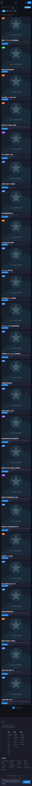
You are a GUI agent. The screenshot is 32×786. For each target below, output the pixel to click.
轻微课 (3, 767)
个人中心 (16, 746)
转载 (6, 7)
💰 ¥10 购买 (5, 615)
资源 (9, 742)
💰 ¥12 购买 (5, 43)
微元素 (25, 761)
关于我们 (22, 739)
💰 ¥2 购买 (4, 128)
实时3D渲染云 (27, 767)
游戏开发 (19, 761)
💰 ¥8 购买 (4, 71)
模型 (3, 7)
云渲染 (18, 765)
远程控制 (16, 737)
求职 (9, 753)
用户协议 (22, 742)
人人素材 (3, 765)
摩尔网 (3, 763)
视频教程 (10, 735)
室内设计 (11, 763)
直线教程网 (12, 761)
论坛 (9, 744)
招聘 (9, 746)
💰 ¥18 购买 (5, 99)
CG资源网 (19, 763)
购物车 (15, 742)
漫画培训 (11, 767)
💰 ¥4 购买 (4, 644)
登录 (29, 2)
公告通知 (22, 737)
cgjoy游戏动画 (4, 761)
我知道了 (26, 782)
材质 (13, 7)
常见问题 (22, 735)
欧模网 (25, 763)
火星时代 (26, 765)
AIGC (9, 749)
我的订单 (16, 744)
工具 (9, 751)
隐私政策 (22, 744)
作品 (9, 739)
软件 (10, 7)
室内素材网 (19, 767)
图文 (9, 737)
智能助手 (16, 735)
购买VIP (16, 739)
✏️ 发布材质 (27, 7)
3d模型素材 (12, 765)
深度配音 (3, 769)
